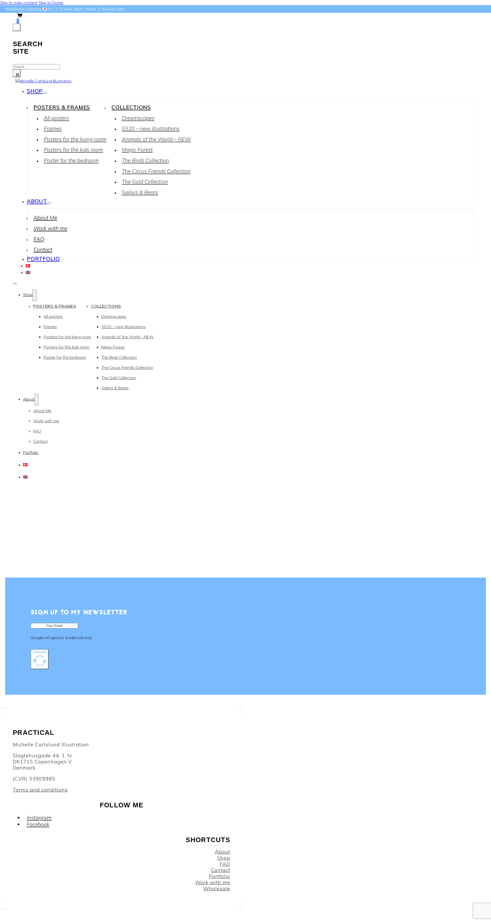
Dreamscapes (138, 118)
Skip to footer (51, 2)
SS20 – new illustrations (151, 128)
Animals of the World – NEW (156, 139)
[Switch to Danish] (28, 265)
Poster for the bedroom (71, 160)
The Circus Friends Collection (156, 171)
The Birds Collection (145, 160)
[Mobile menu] (15, 283)
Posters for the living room (75, 139)
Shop (35, 91)
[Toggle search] (16, 27)
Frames (53, 128)
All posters (56, 118)
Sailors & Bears (140, 192)
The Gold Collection (145, 181)
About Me (45, 217)
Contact (43, 249)
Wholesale (216, 888)
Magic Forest (137, 149)
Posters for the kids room (73, 149)
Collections (131, 107)
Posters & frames (62, 107)
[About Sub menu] (49, 203)
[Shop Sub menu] (45, 93)
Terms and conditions (40, 790)
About (37, 201)
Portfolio (43, 258)
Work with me (50, 228)
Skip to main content (19, 2)
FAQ (39, 239)
